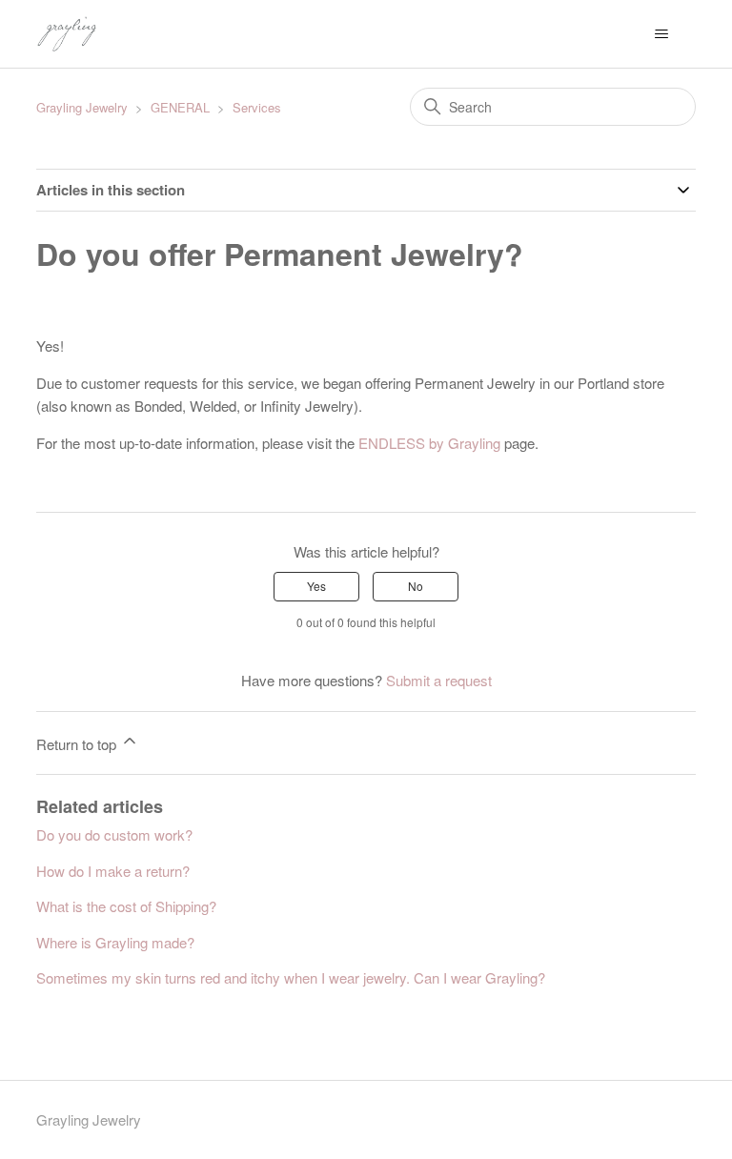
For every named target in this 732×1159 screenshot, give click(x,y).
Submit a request (439, 680)
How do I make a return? (113, 871)
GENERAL (180, 107)
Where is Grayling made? (115, 942)
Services (257, 107)
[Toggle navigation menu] (662, 34)
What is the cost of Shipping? (126, 906)
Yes (316, 586)
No (415, 586)
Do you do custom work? (114, 834)
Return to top (78, 744)
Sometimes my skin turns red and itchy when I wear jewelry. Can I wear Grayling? (290, 977)
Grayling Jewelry (82, 107)
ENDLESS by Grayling (429, 443)
